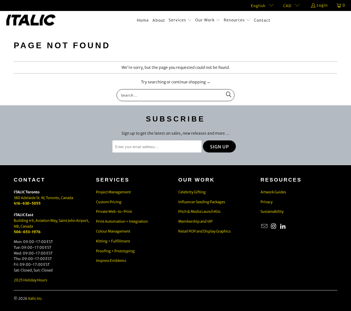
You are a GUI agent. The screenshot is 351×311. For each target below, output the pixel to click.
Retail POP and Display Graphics (204, 231)
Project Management (113, 192)
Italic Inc (35, 298)
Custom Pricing (108, 202)
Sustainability (272, 211)
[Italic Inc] (30, 20)
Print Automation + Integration (122, 221)
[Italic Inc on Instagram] (274, 226)
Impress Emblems (111, 260)
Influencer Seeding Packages (201, 202)
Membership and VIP (195, 221)
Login (322, 5)
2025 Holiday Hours (30, 280)
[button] (180, 20)
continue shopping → (190, 82)
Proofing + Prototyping (115, 251)
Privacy (267, 202)
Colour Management (113, 231)
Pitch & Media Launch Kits (199, 211)
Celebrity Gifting (192, 192)
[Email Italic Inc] (265, 226)
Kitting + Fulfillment (113, 241)
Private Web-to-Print (114, 211)
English (258, 6)
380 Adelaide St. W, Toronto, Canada (43, 198)
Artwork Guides (273, 192)
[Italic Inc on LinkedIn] (283, 226)
